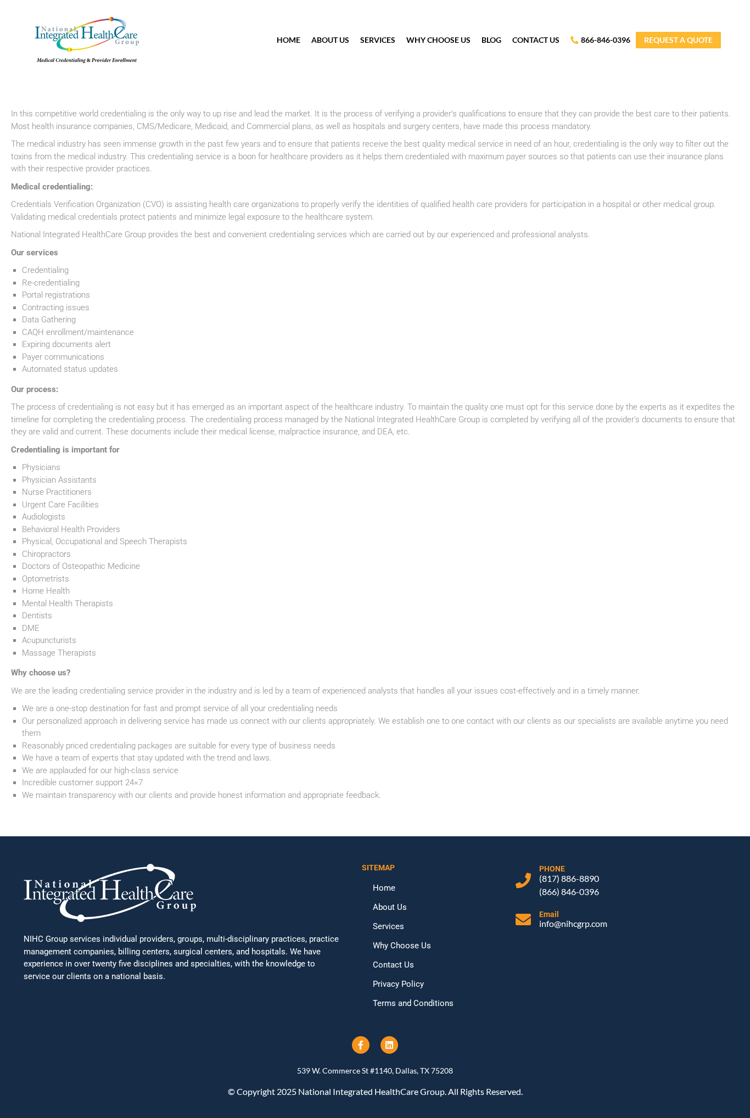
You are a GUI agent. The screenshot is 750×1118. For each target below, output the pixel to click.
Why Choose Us (438, 39)
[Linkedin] (389, 1045)
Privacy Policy (398, 984)
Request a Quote (678, 39)
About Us (330, 39)
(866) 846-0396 (569, 891)
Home (288, 39)
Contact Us (535, 39)
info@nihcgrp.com (573, 923)
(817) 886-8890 (569, 878)
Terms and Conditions (413, 1003)
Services (377, 39)
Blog (491, 39)
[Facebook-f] (361, 1045)
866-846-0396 (605, 39)
